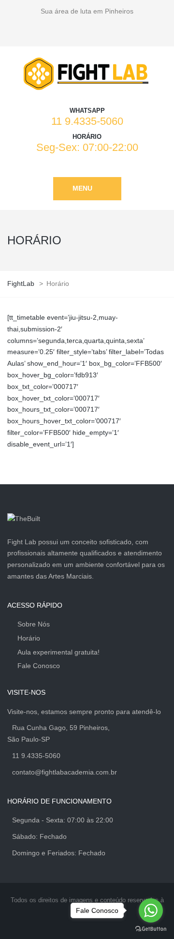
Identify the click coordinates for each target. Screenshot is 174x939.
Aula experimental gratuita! (58, 652)
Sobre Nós (33, 624)
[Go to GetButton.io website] (150, 929)
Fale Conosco (38, 666)
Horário (28, 638)
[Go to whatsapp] (151, 910)
